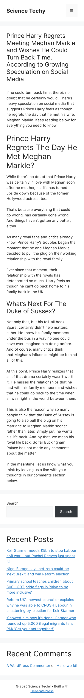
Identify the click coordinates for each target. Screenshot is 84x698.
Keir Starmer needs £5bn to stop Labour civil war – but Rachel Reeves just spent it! (41, 556)
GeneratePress (42, 691)
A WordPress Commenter (28, 665)
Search (12, 503)
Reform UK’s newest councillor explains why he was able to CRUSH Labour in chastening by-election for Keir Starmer (40, 605)
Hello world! (67, 665)
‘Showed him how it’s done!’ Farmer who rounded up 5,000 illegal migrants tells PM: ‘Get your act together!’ (41, 623)
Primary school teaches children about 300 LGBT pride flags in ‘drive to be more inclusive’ (39, 587)
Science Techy (25, 11)
